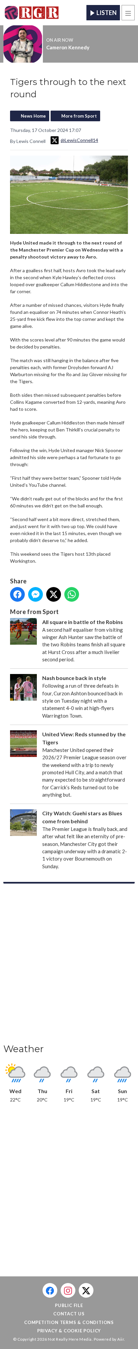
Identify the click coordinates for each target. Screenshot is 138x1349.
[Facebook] (50, 1290)
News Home (33, 116)
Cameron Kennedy (67, 47)
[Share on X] (53, 594)
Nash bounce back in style (74, 678)
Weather (23, 1048)
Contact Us (69, 1313)
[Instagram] (68, 1290)
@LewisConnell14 (79, 140)
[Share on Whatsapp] (71, 594)
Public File (69, 1305)
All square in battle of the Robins (82, 622)
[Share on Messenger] (35, 594)
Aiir (120, 1339)
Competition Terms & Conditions (69, 1322)
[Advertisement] (69, 965)
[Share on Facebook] (17, 594)
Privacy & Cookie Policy (69, 1330)
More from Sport (79, 116)
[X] (86, 1290)
